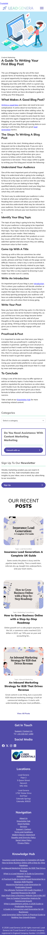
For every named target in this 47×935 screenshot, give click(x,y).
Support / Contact (23, 829)
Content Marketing (16, 436)
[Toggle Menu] (42, 8)
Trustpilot (4, 3)
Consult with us (13, 450)
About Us (23, 818)
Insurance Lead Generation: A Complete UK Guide (23, 860)
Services (23, 826)
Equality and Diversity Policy (23, 837)
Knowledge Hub (23, 821)
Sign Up (7, 485)
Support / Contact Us (23, 731)
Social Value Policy (23, 840)
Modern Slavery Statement (23, 835)
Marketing (10, 440)
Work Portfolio (23, 824)
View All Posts (23, 713)
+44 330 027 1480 (25, 734)
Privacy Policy (23, 843)
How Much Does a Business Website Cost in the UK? (23, 895)
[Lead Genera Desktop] (18, 8)
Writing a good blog (9, 105)
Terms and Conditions (23, 832)
